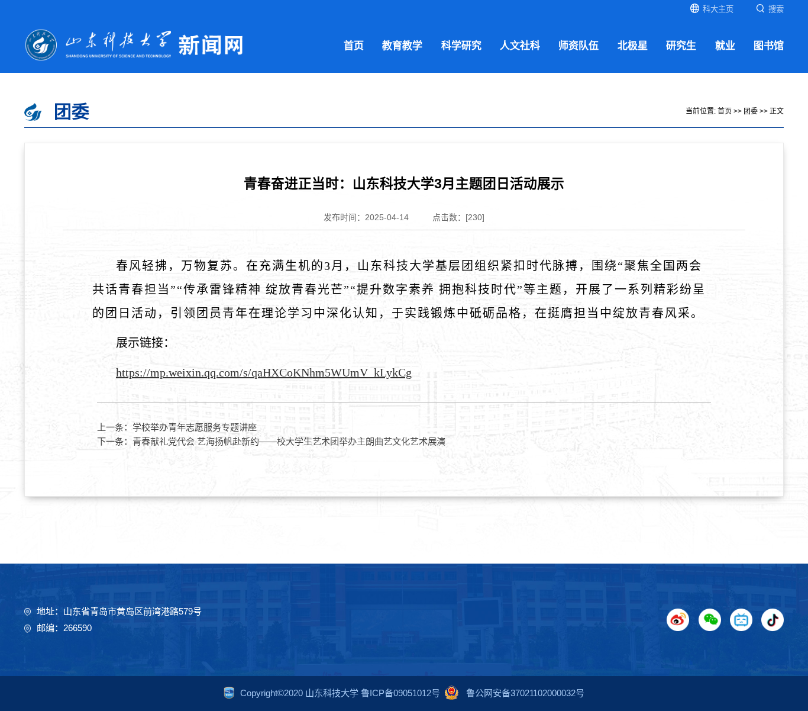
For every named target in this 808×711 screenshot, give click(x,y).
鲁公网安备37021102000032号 (524, 693)
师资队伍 (578, 46)
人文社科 (520, 46)
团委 (751, 111)
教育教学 (402, 46)
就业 (725, 46)
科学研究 (461, 46)
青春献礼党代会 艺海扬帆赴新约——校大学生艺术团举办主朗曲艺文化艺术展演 (288, 441)
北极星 (633, 46)
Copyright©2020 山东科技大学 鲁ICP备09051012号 (340, 693)
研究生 (681, 46)
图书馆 (769, 46)
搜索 (776, 9)
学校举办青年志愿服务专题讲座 (194, 427)
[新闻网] (134, 44)
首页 (354, 46)
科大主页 (718, 9)
